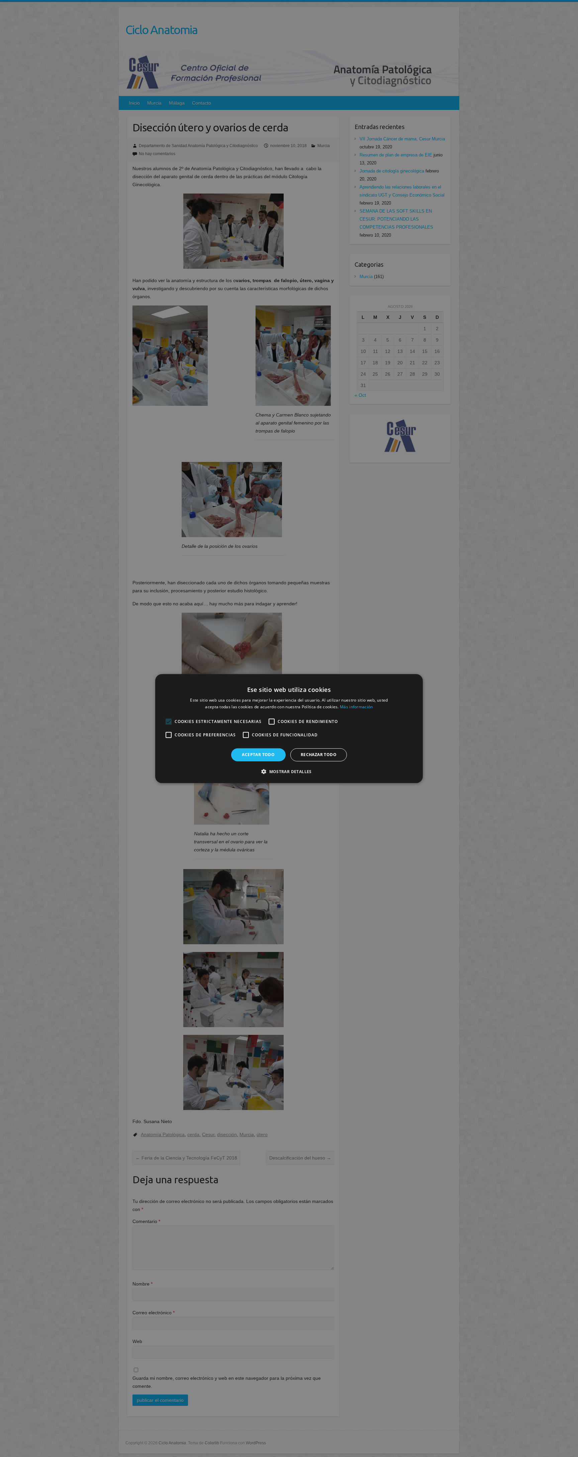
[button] (289, 771)
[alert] (289, 728)
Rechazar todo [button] (318, 754)
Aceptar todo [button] (258, 754)
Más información (356, 707)
